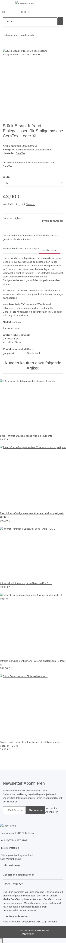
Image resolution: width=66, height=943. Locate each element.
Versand (30, 204)
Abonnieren (36, 810)
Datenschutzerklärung (15, 794)
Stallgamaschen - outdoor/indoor (34, 149)
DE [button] (4, 12)
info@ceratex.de (9, 847)
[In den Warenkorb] (5, 47)
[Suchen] (60, 21)
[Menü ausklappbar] (7, 4)
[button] (12, 12)
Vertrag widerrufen (17, 916)
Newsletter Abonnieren (51, 810)
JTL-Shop (39, 934)
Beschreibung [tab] (49, 250)
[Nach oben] (1, 940)
